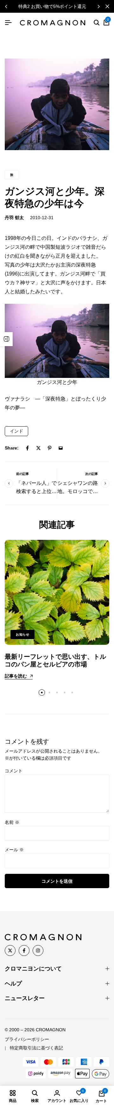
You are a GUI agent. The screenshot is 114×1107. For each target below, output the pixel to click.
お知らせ (22, 634)
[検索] (96, 23)
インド (16, 431)
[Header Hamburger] (8, 22)
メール (14, 849)
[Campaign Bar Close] (107, 6)
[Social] (10, 950)
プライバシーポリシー (27, 1039)
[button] (98, 6)
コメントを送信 (57, 881)
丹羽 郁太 (14, 217)
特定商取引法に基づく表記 (36, 1047)
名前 (12, 822)
